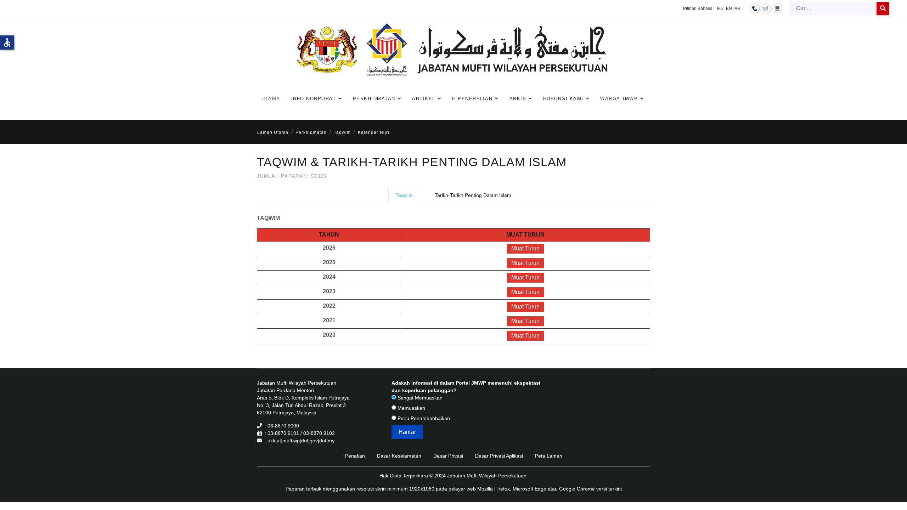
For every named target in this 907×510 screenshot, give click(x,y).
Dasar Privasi (448, 456)
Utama (270, 98)
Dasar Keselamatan (399, 456)
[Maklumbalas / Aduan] (766, 8)
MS (720, 8)
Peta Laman (548, 456)
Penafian (355, 456)
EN (729, 8)
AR (737, 8)
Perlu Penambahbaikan (423, 418)
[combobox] (833, 8)
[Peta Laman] (777, 8)
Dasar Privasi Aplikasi (499, 456)
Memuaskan (410, 408)
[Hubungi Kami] (754, 8)
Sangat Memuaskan (419, 398)
